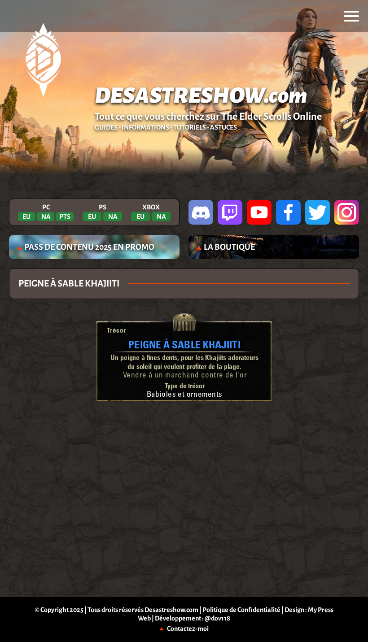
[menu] (351, 16)
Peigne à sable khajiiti (184, 344)
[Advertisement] (184, 430)
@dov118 (217, 618)
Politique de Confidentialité (241, 609)
